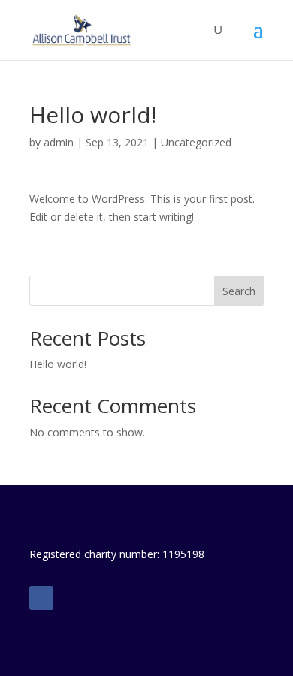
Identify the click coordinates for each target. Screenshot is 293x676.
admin (59, 142)
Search (238, 291)
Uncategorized (196, 142)
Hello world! (57, 364)
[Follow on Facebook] (41, 598)
